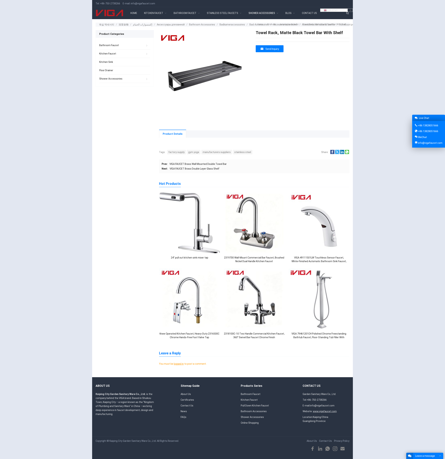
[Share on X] (337, 153)
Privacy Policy (341, 441)
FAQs (183, 417)
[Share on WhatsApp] (347, 153)
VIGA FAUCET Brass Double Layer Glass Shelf (194, 168)
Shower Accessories (110, 78)
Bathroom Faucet (109, 45)
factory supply (176, 152)
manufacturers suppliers (217, 152)
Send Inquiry (272, 49)
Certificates (187, 399)
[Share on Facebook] (332, 153)
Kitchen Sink (106, 62)
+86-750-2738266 (110, 3)
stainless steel (242, 152)
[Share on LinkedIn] (342, 153)
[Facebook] (312, 449)
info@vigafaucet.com (143, 3)
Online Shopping (250, 422)
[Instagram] (335, 449)
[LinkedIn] (320, 449)
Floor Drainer (106, 70)
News (184, 411)
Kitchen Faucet (107, 53)
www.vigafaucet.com (325, 411)
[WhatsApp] (327, 449)
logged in (179, 363)
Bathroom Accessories (254, 411)
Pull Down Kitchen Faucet (255, 405)
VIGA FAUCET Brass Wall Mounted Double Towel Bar (198, 164)
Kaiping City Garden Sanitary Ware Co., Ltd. (133, 441)
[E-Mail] (342, 449)
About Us (186, 394)
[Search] (347, 13)
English (332, 10)
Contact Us (187, 405)
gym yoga (193, 152)
